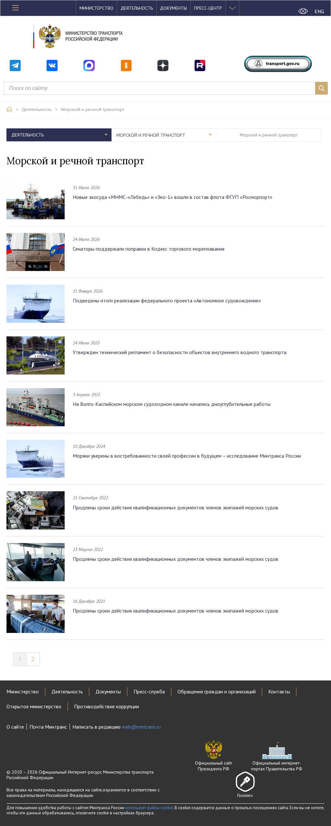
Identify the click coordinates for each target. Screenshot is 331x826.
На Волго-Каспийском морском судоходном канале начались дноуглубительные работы (172, 404)
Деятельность (137, 8)
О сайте (15, 726)
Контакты (279, 691)
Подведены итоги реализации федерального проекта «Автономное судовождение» (167, 300)
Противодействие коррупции (106, 706)
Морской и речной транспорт (92, 109)
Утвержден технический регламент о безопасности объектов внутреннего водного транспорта (179, 352)
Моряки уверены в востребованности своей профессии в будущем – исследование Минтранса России (187, 455)
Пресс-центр (208, 8)
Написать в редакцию (116, 726)
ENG (319, 11)
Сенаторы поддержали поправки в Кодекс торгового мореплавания (148, 248)
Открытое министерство (33, 706)
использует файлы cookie (149, 807)
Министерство (96, 8)
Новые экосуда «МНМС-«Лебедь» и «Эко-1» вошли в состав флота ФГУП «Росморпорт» (172, 197)
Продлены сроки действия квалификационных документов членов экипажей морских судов (175, 507)
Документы (173, 8)
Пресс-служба (149, 691)
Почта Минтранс (48, 726)
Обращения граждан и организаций (216, 691)
